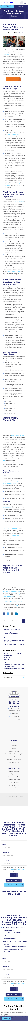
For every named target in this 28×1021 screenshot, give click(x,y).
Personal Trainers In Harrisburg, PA (14, 754)
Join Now (5, 1018)
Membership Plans (14, 751)
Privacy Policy (19, 796)
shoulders (13, 483)
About (14, 742)
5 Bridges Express (7, 2)
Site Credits (8, 796)
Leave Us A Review (14, 765)
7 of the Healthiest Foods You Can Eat (14, 668)
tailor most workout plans (18, 435)
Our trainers (17, 446)
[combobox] (14, 677)
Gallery (14, 756)
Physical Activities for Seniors (12, 662)
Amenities (14, 748)
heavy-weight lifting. (13, 134)
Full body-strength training (10, 528)
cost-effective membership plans (13, 601)
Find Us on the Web (14, 762)
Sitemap (13, 796)
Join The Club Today (12, 79)
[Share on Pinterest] (21, 614)
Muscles (21, 33)
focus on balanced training (14, 271)
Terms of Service (20, 869)
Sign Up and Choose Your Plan (13, 885)
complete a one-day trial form (13, 605)
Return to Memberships (13, 880)
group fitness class (14, 591)
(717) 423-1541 (15, 716)
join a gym (5, 591)
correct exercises (19, 201)
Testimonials (14, 745)
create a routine (7, 54)
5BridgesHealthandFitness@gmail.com (14, 719)
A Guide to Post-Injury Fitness (12, 629)
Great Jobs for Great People (14, 759)
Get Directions (14, 713)
